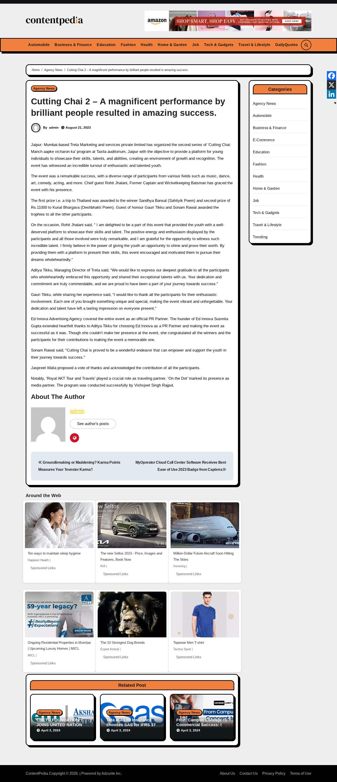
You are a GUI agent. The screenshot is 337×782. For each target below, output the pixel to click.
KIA (102, 566)
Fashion (128, 45)
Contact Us (249, 773)
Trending (260, 237)
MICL (31, 655)
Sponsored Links (43, 568)
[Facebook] (331, 75)
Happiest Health (38, 560)
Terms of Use (300, 773)
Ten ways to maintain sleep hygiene (54, 553)
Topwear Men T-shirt (188, 642)
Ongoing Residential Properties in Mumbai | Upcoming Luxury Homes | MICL (59, 646)
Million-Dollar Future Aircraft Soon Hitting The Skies (203, 556)
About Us (227, 773)
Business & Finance (73, 45)
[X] (331, 84)
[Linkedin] (331, 94)
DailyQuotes (286, 45)
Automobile (39, 45)
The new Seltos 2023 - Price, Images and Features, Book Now (131, 556)
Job (195, 45)
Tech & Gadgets (218, 45)
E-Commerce (264, 140)
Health (147, 45)
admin (54, 127)
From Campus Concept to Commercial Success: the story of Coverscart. (201, 725)
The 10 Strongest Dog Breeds (122, 642)
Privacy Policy (273, 773)
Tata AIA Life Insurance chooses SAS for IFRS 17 (131, 722)
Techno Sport (182, 649)
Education (106, 45)
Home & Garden (172, 45)
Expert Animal (109, 649)
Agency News (44, 88)
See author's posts (93, 424)
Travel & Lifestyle (254, 45)
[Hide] (335, 103)
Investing (179, 566)
